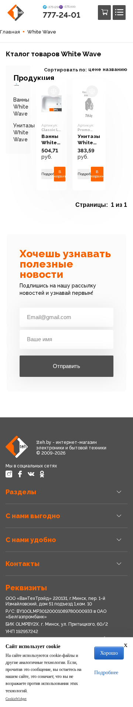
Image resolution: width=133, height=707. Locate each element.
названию (115, 69)
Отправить (66, 366)
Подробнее (47, 174)
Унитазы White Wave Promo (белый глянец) (89, 140)
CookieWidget (16, 699)
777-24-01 (61, 15)
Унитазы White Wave (24, 132)
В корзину (59, 174)
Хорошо (109, 653)
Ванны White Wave (21, 107)
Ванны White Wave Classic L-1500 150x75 (50, 140)
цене (94, 69)
